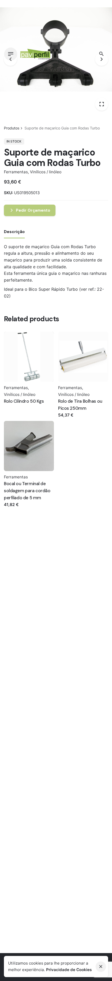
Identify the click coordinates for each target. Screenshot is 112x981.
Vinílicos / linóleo (45, 171)
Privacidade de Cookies (69, 969)
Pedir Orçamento (33, 210)
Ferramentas (16, 171)
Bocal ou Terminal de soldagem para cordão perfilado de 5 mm (27, 491)
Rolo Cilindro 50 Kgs (24, 401)
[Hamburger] (10, 54)
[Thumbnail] (36, 54)
